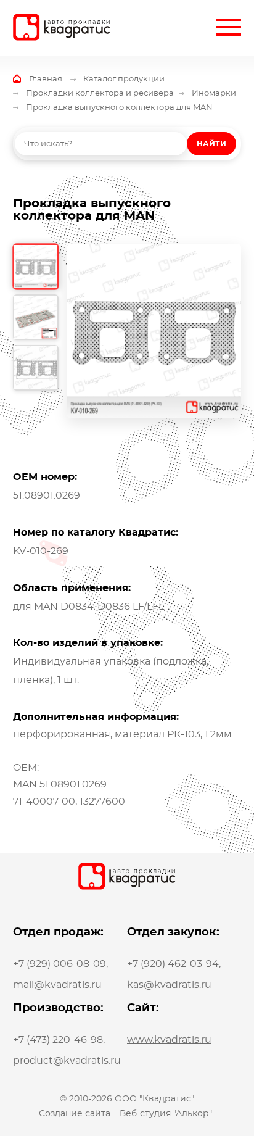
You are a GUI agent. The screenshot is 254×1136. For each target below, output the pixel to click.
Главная (45, 79)
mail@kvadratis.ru (57, 985)
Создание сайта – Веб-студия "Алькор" (125, 1113)
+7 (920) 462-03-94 (173, 964)
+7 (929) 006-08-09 (59, 964)
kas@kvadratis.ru (169, 985)
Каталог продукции (124, 79)
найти (211, 143)
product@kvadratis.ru (67, 1061)
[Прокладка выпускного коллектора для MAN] (154, 331)
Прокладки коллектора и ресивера (100, 93)
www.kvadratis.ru (169, 1040)
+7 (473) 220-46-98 (58, 1040)
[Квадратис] (61, 27)
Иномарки (214, 93)
